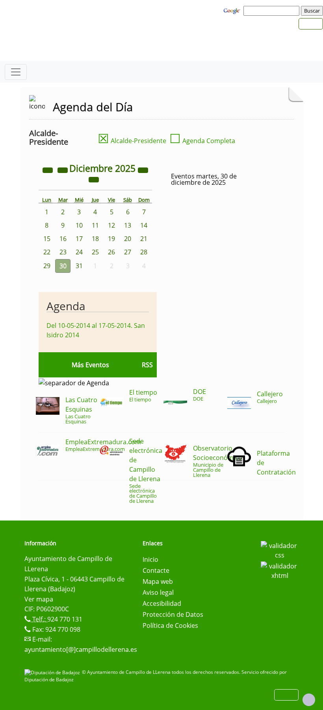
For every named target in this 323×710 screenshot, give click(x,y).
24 (79, 252)
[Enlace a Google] (232, 10)
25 (95, 252)
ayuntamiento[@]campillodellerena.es (80, 649)
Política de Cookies (170, 625)
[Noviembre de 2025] (63, 169)
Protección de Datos (173, 614)
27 (127, 252)
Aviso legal (158, 592)
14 (143, 225)
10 (79, 225)
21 (143, 238)
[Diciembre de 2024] (48, 169)
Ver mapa (38, 599)
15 (46, 238)
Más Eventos (90, 365)
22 (46, 252)
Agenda (65, 305)
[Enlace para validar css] (280, 549)
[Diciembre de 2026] (143, 169)
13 (127, 225)
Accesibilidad (162, 603)
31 (79, 265)
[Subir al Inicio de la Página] (309, 699)
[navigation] (272, 11)
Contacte (156, 570)
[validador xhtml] (280, 570)
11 (95, 225)
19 (111, 238)
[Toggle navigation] (16, 72)
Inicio (150, 559)
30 (63, 265)
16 (63, 238)
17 (79, 238)
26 (111, 252)
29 (46, 265)
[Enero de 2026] (94, 179)
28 (143, 252)
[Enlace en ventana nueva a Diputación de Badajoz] (53, 672)
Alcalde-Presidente (132, 140)
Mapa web (158, 581)
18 (95, 238)
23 (63, 252)
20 (127, 238)
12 (111, 225)
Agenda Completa (202, 140)
